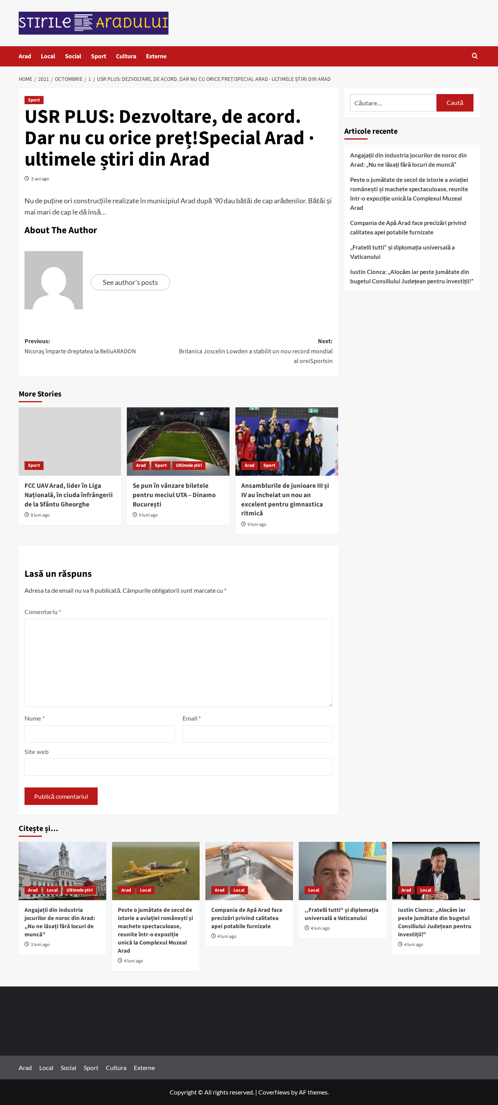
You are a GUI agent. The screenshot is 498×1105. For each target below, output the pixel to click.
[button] (475, 56)
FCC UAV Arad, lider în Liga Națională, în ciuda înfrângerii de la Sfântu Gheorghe (69, 495)
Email (191, 718)
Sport (98, 56)
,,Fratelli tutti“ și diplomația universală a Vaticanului (402, 252)
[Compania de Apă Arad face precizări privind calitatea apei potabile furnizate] (249, 871)
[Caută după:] (393, 103)
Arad (25, 56)
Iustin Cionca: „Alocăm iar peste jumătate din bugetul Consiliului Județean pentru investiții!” (411, 276)
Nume (35, 718)
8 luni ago (40, 515)
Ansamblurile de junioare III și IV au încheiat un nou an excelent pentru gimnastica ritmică (285, 499)
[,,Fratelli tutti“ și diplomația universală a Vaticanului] (342, 871)
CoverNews (274, 1092)
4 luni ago (133, 961)
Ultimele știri (189, 465)
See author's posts (130, 282)
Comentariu (43, 611)
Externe (156, 56)
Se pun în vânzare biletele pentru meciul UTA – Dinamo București (174, 495)
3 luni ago (40, 944)
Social (73, 56)
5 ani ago (40, 179)
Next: (256, 351)
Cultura (126, 56)
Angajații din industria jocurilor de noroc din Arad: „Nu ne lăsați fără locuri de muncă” (408, 160)
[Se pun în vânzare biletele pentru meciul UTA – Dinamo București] (178, 441)
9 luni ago (148, 515)
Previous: (80, 346)
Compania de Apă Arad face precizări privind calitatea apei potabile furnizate (408, 227)
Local (48, 56)
